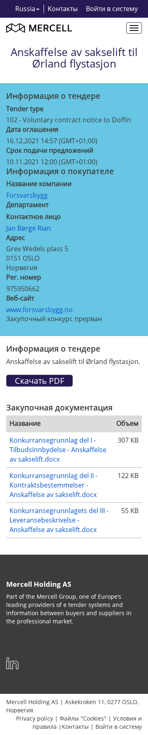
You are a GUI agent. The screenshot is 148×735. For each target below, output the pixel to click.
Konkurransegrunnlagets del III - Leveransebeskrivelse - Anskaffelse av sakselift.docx (59, 520)
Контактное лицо (33, 216)
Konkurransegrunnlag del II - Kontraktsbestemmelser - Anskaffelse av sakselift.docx (53, 485)
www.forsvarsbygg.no (39, 309)
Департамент (27, 204)
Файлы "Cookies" (83, 718)
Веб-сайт (20, 298)
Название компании (39, 183)
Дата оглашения (32, 129)
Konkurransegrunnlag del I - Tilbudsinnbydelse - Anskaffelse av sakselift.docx (57, 450)
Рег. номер (23, 277)
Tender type (25, 108)
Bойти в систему (112, 8)
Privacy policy (34, 718)
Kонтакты (63, 8)
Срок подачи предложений (49, 150)
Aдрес (15, 237)
